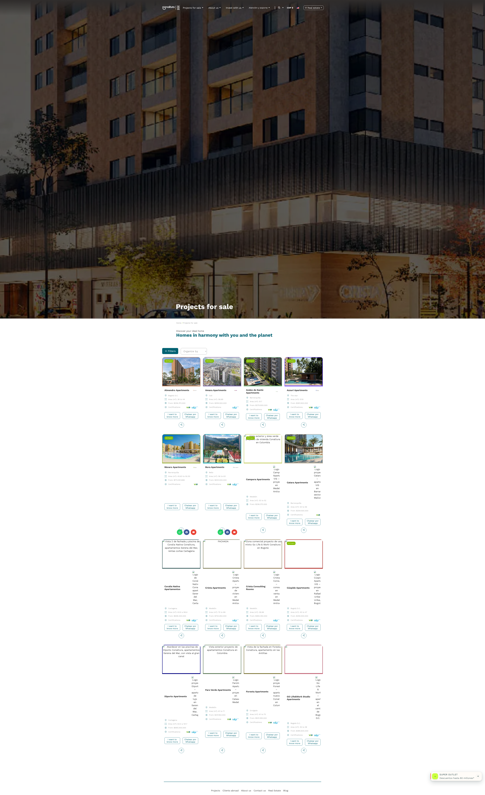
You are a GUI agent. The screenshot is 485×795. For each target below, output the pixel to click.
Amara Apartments (222, 393)
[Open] (283, 8)
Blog (285, 790)
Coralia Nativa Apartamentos (181, 589)
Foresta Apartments (263, 700)
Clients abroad (231, 790)
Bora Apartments (222, 484)
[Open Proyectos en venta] (203, 8)
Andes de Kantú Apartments (263, 393)
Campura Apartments (263, 484)
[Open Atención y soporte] (269, 8)
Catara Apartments (304, 484)
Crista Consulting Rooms (263, 589)
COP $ (290, 8)
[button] (278, 7)
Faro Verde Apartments (222, 700)
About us (246, 790)
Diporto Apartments (181, 700)
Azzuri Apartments (304, 393)
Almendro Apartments (181, 393)
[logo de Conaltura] (171, 8)
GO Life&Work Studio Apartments (304, 700)
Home (178, 323)
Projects (215, 790)
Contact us (260, 790)
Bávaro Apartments (181, 484)
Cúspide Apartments (304, 589)
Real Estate (274, 790)
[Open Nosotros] (220, 8)
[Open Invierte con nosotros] (243, 8)
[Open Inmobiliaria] (321, 8)
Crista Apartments (222, 589)
